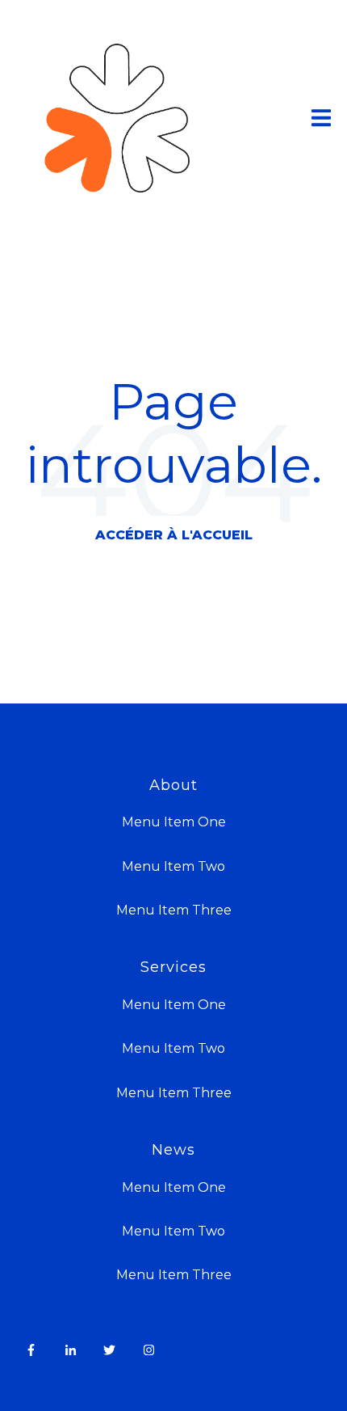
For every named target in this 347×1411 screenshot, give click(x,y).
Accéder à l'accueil (174, 535)
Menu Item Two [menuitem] (173, 866)
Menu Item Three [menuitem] (174, 910)
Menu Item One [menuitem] (174, 822)
